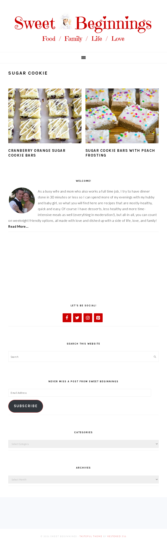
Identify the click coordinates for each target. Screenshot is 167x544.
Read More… (18, 226)
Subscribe (26, 406)
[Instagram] (88, 317)
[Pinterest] (98, 317)
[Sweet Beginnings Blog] (83, 45)
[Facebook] (67, 317)
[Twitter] (77, 317)
